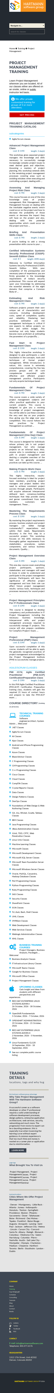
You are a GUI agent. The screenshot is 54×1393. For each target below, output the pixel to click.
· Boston (24, 1213)
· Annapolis (22, 1224)
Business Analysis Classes (23, 959)
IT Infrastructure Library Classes (26, 964)
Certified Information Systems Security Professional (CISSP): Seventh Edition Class (27, 254)
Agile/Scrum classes (21, 139)
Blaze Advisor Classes (22, 757)
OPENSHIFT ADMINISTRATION (26, 1021)
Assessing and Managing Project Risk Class (27, 189)
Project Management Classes (25, 981)
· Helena (41, 1227)
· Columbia (24, 1238)
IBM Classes (17, 820)
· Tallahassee (33, 1216)
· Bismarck (38, 1232)
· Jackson (18, 1227)
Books (11, 1311)
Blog (10, 1303)
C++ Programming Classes (24, 770)
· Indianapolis (31, 1207)
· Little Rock (36, 1205)
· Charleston (34, 1243)
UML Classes (18, 916)
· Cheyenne (23, 1246)
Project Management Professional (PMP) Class (27, 638)
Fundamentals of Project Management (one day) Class (27, 433)
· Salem (37, 1235)
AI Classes (16, 736)
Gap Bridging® (14, 1292)
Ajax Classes (17, 741)
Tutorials (12, 1300)
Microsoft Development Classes (26, 853)
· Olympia (24, 1243)
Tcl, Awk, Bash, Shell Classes (25, 912)
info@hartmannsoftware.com (29, 1343)
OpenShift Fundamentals (23, 1013)
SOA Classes (18, 908)
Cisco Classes (18, 775)
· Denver (13, 1205)
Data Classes (18, 792)
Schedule (12, 1295)
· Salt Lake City (32, 1240)
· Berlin (20, 1248)
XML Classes (18, 939)
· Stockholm (29, 1248)
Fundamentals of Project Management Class (27, 389)
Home (12, 48)
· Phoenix (32, 1213)
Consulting (13, 1297)
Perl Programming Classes (24, 881)
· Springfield (32, 1210)
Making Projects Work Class (25, 469)
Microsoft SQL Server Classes (25, 858)
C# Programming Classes (23, 766)
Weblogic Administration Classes (27, 934)
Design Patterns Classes (23, 797)
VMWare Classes (20, 921)
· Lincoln (13, 1229)
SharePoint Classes (21, 903)
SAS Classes (17, 894)
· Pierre (33, 1238)
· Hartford (33, 1246)
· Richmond (20, 1218)
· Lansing (32, 1224)
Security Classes (19, 899)
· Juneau (20, 1207)
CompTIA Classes (20, 783)
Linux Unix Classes (20, 840)
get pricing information (27, 116)
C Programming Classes (23, 761)
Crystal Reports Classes (23, 788)
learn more (18, 1150)
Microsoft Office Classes (23, 976)
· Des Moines (32, 1218)
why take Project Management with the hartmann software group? (26, 1100)
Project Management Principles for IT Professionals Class (27, 601)
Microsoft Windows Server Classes (28, 869)
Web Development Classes (24, 925)
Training (21, 48)
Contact (12, 1309)
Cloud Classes (18, 779)
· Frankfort (21, 1221)
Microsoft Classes (20, 849)
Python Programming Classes (25, 885)
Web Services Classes (22, 930)
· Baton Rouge (32, 1221)
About (11, 1306)
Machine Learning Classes (24, 844)
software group (27, 1381)
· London (39, 1248)
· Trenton (22, 1210)
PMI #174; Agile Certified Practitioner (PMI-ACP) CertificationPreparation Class (27, 675)
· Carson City (23, 1229)
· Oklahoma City (26, 1235)
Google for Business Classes (25, 972)
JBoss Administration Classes (25, 829)
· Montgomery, (24, 1205)
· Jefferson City (30, 1227)
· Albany (21, 1232)
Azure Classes (18, 752)
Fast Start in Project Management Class (27, 344)
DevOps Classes (19, 801)
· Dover (24, 1216)
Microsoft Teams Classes (23, 968)
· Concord (34, 1229)
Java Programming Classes (24, 824)
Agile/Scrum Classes (21, 732)
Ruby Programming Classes (24, 890)
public (33, 89)
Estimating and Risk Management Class (27, 299)
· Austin (21, 1240)
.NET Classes (18, 727)
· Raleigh (29, 1232)
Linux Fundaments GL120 (24, 1043)
